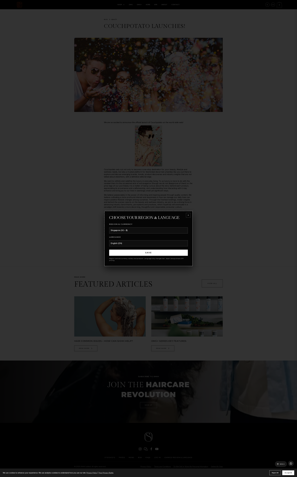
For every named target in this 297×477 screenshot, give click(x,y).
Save (148, 253)
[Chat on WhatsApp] (291, 463)
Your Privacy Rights (106, 473)
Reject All (275, 473)
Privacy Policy (91, 473)
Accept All (288, 473)
